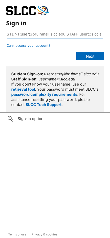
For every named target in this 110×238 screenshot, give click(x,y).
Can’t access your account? (28, 45)
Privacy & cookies (44, 234)
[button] (55, 119)
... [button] (65, 233)
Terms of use (17, 234)
